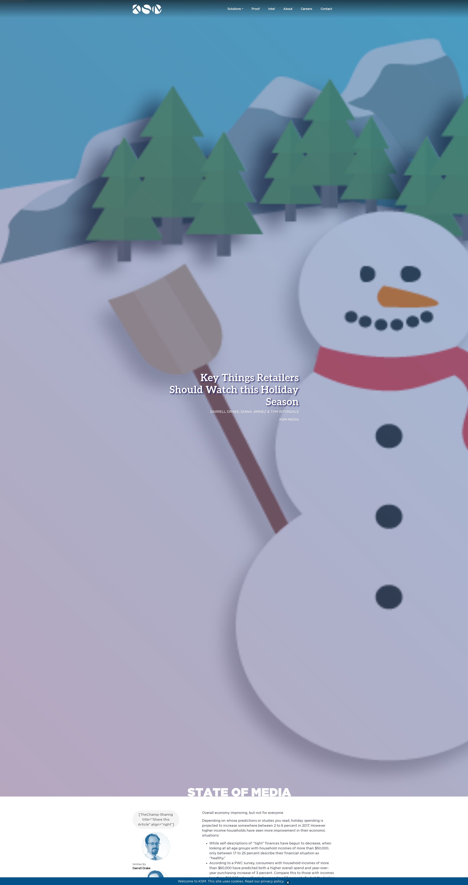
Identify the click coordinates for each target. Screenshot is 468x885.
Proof (256, 8)
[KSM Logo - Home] (156, 9)
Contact (326, 8)
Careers (306, 8)
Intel (271, 8)
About (287, 8)
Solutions (234, 8)
